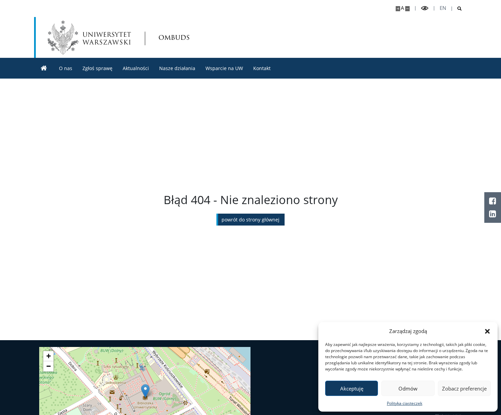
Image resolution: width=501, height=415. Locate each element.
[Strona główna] (44, 68)
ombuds (167, 37)
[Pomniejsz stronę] (407, 8)
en (443, 8)
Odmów (408, 388)
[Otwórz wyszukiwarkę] (456, 8)
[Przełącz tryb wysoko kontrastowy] (425, 8)
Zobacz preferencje (464, 388)
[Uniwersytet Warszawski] (89, 37)
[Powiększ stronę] (398, 8)
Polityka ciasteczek (404, 403)
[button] (487, 331)
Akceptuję (351, 388)
